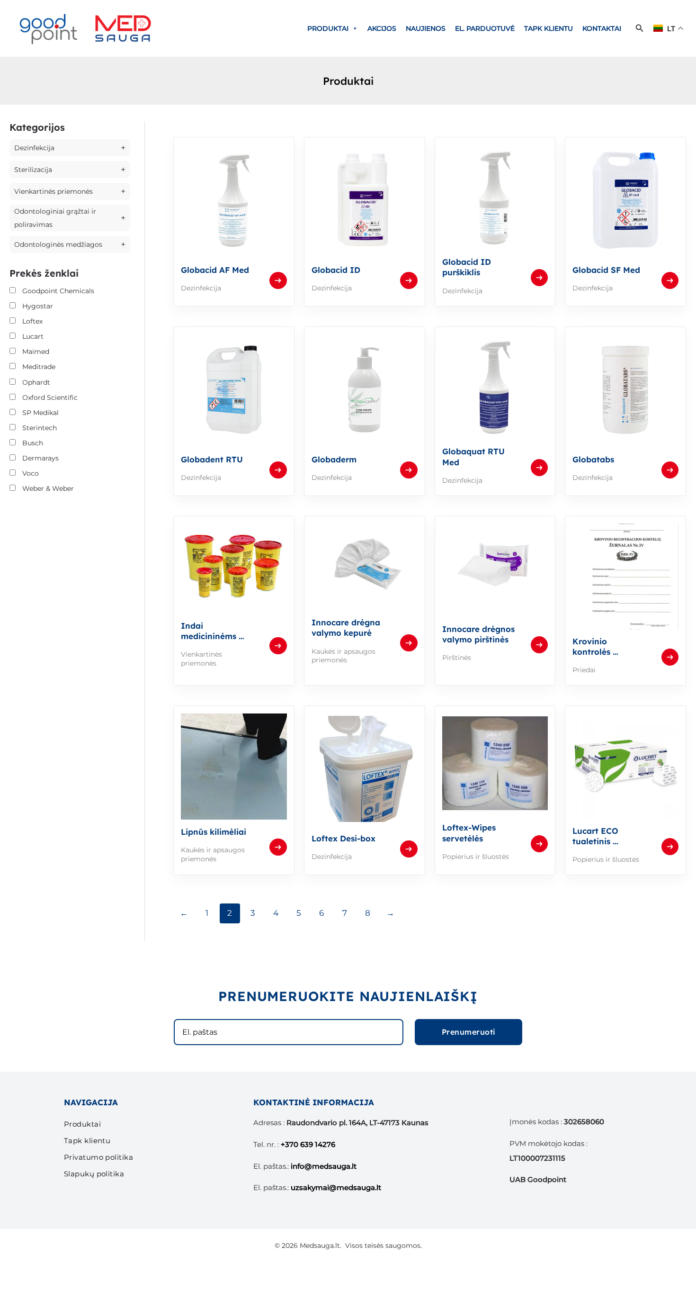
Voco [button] (30, 473)
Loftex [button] (32, 321)
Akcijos (381, 28)
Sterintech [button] (39, 428)
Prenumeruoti (469, 1032)
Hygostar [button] (37, 306)
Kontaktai (601, 28)
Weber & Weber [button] (48, 488)
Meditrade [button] (38, 366)
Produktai (327, 28)
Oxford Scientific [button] (50, 397)
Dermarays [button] (40, 458)
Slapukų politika (94, 1173)
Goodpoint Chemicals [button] (58, 291)
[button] (639, 28)
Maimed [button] (35, 351)
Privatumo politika (98, 1157)
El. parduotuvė (485, 28)
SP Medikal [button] (40, 412)
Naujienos (426, 28)
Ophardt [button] (36, 382)
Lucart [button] (33, 336)
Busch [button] (32, 443)
